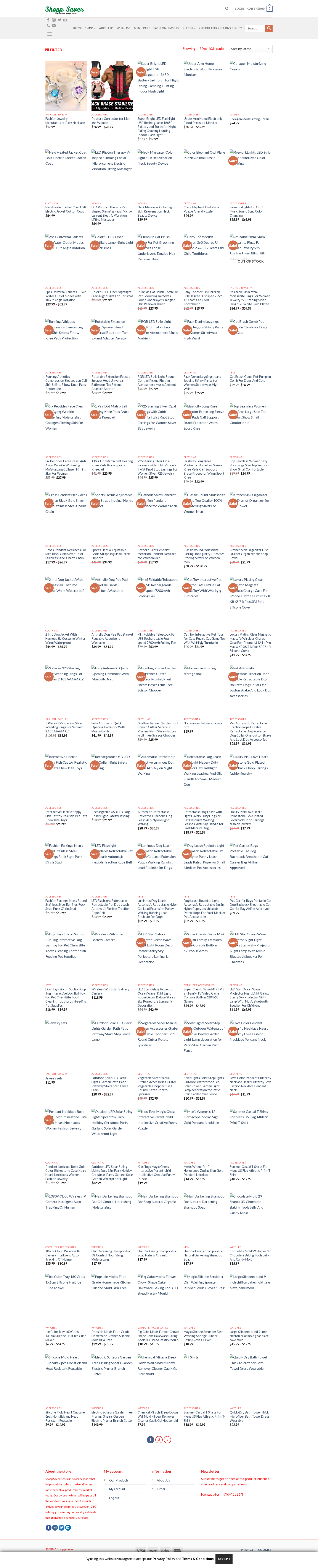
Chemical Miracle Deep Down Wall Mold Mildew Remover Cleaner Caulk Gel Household (158, 1416)
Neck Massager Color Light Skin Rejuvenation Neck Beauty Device (156, 211)
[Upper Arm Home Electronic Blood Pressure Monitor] (204, 86)
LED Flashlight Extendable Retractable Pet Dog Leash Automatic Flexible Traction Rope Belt (111, 907)
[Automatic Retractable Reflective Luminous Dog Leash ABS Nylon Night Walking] (158, 779)
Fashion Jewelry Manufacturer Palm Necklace (65, 121)
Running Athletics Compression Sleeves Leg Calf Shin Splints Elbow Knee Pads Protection (66, 383)
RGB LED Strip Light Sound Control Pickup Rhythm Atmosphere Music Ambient (157, 380)
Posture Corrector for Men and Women (111, 121)
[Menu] (49, 34)
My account (117, 1489)
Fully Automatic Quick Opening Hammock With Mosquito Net (108, 727)
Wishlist (124, 28)
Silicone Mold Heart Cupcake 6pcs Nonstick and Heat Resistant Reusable (65, 1416)
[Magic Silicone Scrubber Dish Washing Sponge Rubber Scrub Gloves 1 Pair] (204, 1299)
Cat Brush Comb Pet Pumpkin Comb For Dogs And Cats (250, 379)
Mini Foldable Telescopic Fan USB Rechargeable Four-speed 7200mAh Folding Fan (157, 638)
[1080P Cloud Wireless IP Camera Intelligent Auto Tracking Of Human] (66, 1218)
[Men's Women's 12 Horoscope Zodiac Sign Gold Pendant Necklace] (204, 1134)
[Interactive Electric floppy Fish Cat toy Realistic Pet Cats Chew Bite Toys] (66, 779)
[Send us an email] (65, 20)
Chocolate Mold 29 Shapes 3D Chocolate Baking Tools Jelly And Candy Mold (250, 1255)
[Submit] (269, 28)
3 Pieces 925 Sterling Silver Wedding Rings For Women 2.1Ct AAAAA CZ (64, 727)
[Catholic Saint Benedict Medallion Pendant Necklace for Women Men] (158, 517)
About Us (163, 1480)
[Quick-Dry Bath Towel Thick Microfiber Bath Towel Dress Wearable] (250, 1379)
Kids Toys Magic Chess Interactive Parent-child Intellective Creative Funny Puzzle (156, 1173)
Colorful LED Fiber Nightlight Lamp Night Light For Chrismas (112, 294)
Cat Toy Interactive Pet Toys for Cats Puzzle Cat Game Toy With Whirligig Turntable (204, 638)
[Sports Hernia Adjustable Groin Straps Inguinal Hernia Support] (112, 517)
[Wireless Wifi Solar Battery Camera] (112, 956)
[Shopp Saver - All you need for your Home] (67, 9)
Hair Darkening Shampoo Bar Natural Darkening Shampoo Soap (203, 1255)
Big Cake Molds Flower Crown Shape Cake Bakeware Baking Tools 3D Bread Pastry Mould (158, 1336)
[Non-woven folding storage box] (204, 690)
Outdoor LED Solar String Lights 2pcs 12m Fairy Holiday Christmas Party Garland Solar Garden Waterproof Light (112, 1173)
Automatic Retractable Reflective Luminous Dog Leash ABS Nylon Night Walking (155, 818)
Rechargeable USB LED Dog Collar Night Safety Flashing (111, 814)
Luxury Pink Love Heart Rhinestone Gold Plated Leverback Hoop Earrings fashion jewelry (247, 818)
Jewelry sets (54, 1078)
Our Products (119, 1480)
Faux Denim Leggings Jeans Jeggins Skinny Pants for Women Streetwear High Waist (202, 383)
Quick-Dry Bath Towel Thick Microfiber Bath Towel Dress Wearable (250, 1416)
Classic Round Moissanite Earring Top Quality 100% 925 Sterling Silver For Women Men (204, 556)
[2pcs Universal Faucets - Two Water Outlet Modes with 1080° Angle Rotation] (66, 259)
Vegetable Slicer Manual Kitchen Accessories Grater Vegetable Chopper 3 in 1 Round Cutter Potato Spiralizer (157, 1086)
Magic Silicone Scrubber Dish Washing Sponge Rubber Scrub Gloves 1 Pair (203, 1336)
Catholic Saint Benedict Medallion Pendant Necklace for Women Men (157, 554)
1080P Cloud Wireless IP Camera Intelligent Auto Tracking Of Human (62, 1255)
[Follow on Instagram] (54, 20)
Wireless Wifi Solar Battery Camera (110, 991)
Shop (89, 28)
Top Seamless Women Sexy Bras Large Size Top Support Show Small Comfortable (249, 465)
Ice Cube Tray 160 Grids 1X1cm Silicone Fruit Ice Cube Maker (65, 1336)
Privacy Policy (164, 1558)
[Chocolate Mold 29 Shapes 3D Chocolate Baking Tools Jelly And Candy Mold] (250, 1218)
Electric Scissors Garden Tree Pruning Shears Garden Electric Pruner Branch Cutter (112, 1416)
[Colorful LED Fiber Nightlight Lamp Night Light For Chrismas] (112, 259)
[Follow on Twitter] (59, 20)
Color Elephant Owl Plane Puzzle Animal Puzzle (201, 209)
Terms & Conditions (198, 1558)
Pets (146, 28)
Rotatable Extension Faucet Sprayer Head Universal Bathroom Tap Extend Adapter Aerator (111, 383)
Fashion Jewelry (166, 28)
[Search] (226, 9)
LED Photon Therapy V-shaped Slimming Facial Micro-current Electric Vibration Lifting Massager (112, 213)
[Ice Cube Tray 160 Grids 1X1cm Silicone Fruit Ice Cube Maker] (66, 1299)
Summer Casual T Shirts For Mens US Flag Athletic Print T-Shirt (250, 1171)
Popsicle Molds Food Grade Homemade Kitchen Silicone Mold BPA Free (111, 1336)
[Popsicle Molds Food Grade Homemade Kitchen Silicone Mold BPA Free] (112, 1299)
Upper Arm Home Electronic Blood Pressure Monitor (203, 121)
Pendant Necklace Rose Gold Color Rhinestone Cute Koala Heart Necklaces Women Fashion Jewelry (65, 1173)
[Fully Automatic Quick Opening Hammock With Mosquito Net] (112, 690)
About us (106, 28)
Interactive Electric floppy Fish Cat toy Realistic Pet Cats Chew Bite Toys (66, 816)
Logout (114, 1498)
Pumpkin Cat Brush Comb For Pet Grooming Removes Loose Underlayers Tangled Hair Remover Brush (158, 298)
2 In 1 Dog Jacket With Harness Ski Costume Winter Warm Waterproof (65, 638)
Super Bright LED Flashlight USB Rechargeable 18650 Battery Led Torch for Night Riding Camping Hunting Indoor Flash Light (157, 127)
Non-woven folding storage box (203, 725)
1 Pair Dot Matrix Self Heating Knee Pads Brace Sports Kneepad (112, 465)
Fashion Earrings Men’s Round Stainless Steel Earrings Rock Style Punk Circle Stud (66, 904)
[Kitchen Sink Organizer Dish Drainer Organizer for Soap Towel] (250, 517)
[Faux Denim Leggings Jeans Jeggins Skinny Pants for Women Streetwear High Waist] (204, 344)
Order (161, 1489)
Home (77, 28)
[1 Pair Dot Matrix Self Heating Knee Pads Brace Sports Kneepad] (112, 428)
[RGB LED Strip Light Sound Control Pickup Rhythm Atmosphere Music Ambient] (158, 344)
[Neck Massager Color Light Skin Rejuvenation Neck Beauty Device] (158, 174)
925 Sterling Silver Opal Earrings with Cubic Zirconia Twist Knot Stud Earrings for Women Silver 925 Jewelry (158, 467)
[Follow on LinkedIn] (68, 1528)
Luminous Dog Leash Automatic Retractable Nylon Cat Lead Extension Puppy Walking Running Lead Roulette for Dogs (158, 909)
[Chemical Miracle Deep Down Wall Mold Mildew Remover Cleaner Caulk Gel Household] (158, 1379)
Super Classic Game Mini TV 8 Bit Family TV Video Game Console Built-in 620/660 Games (204, 995)
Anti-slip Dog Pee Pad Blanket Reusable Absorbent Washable (112, 638)
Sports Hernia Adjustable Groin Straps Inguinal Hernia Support (111, 554)
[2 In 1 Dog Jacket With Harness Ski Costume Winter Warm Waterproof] (66, 602)
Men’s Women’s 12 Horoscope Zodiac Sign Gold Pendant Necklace (203, 1171)
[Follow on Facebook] (48, 20)
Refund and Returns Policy (220, 28)
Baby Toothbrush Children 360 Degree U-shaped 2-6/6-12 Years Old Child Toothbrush (204, 298)
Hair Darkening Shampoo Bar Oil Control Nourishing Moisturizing (111, 1255)
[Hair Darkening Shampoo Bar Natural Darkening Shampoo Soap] (204, 1218)
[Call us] (48, 26)
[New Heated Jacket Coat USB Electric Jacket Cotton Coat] (66, 174)
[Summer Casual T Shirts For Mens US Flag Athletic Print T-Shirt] (250, 1134)
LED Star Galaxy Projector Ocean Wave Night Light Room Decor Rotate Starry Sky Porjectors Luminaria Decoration (156, 997)
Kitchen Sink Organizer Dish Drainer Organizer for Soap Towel (249, 554)
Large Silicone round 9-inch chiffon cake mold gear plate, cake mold (249, 1336)
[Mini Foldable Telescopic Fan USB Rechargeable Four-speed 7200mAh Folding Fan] (158, 602)
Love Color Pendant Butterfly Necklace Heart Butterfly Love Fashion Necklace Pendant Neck (250, 1084)
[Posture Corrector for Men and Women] (112, 86)
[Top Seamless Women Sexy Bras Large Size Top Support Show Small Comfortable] (250, 428)
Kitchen (189, 28)
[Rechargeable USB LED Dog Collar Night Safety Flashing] (112, 779)
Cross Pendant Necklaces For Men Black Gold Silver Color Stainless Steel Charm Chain (65, 554)
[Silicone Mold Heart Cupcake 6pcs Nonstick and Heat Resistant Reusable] (66, 1379)
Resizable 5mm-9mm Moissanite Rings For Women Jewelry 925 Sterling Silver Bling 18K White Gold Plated (250, 298)
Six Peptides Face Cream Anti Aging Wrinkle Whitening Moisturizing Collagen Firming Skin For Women (65, 467)
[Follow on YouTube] (54, 26)
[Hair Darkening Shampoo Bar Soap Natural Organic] (158, 1218)
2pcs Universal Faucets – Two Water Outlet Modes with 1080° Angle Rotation (65, 296)
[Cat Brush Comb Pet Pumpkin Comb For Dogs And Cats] (250, 344)
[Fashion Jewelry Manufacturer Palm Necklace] (66, 86)
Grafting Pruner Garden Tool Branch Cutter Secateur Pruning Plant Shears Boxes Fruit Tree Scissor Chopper (158, 729)
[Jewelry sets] (66, 1045)
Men (137, 28)
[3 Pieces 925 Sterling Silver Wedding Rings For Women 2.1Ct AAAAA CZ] (66, 690)
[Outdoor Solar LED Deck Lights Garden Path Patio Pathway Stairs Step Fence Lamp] (112, 1045)
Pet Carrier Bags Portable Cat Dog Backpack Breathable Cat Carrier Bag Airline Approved (250, 904)
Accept (224, 1559)
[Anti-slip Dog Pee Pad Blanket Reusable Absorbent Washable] (112, 602)
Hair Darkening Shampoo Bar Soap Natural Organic (157, 1253)
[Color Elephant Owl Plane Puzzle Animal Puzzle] (204, 174)
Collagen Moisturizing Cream (250, 119)
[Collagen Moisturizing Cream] (250, 86)
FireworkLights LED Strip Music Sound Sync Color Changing (247, 211)
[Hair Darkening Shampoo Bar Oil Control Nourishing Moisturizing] (112, 1218)
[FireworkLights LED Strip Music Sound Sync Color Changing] (250, 174)
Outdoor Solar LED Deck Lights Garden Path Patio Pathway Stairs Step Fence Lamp (110, 1084)
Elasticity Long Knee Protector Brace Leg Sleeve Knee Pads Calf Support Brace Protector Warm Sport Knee (204, 469)
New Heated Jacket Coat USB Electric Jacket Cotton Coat (65, 209)
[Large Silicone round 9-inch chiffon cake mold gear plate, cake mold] (250, 1299)
